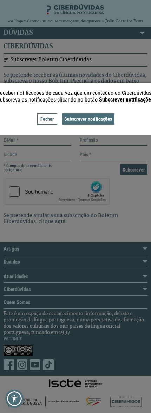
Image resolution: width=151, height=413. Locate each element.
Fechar (47, 118)
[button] (14, 398)
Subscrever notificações (88, 118)
